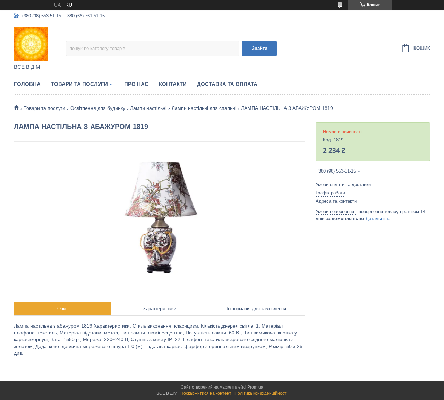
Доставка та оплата (227, 84)
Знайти (259, 48)
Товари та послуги (79, 84)
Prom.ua (255, 387)
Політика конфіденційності (261, 393)
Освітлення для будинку (97, 108)
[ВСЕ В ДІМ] (40, 43)
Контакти (173, 84)
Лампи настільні (148, 108)
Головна (27, 84)
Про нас (136, 84)
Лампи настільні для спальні (204, 108)
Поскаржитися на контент (205, 393)
